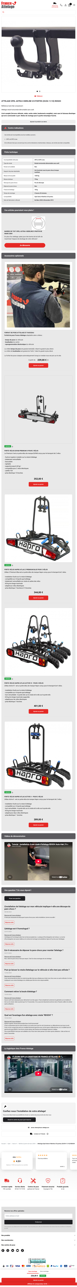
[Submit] (4, 12)
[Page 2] (39, 91)
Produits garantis (62, 1187)
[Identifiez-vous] (65, 5)
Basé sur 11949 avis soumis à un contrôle (17, 1165)
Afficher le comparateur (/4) (37, 1284)
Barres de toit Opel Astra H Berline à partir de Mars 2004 (23, 232)
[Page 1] (37, 91)
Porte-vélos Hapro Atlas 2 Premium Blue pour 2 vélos (26, 569)
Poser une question (15, 898)
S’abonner (38, 1222)
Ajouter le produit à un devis (38, 121)
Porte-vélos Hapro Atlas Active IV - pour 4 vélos (23, 683)
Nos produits (5, 1235)
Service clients (20, 1187)
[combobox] (38, 12)
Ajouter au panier (38, 365)
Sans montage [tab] (32, 1271)
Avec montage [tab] (44, 1271)
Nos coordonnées (7, 1240)
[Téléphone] (61, 5)
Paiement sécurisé (48, 1187)
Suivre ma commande (55, 6)
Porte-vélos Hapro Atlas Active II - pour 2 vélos (23, 797)
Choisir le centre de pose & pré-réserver (19, 1119)
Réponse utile (9, 922)
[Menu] (74, 5)
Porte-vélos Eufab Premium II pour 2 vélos (21, 451)
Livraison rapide (6, 1187)
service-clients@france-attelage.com (40, 1127)
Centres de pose (33, 1187)
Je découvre (25, 245)
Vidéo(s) (39, 96)
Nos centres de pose (8, 1245)
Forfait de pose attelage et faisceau (19, 333)
